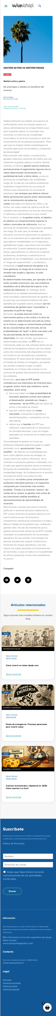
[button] (6, 6)
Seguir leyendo (13, 674)
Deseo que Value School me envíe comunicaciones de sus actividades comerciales (23, 875)
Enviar (12, 891)
